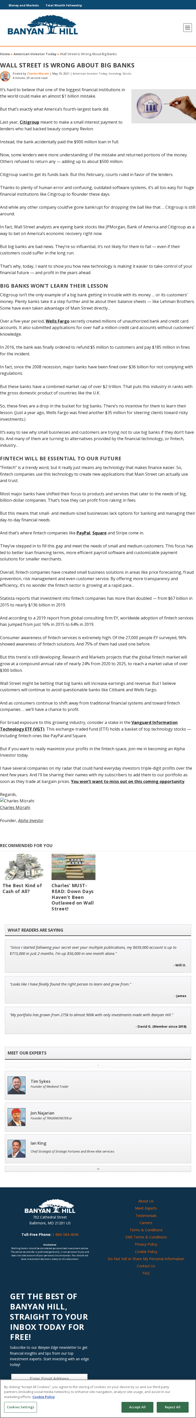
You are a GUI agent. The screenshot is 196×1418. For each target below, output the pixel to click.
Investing (115, 73)
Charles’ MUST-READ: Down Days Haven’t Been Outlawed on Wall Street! (73, 897)
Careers (146, 1222)
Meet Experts (146, 1208)
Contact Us (146, 1265)
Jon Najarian (42, 1113)
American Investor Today (35, 54)
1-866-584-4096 (65, 1234)
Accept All (137, 1407)
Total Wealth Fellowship (63, 5)
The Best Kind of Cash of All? (22, 888)
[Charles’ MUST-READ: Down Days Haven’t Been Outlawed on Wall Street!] (73, 867)
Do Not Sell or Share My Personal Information (146, 1258)
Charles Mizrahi (38, 73)
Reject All (172, 1407)
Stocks (126, 73)
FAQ (146, 1273)
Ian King (38, 1143)
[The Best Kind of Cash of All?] (24, 867)
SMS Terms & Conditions (146, 1237)
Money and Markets (24, 5)
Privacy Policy (146, 1244)
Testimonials (146, 1215)
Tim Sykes (41, 1081)
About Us (146, 1201)
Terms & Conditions (146, 1229)
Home (5, 54)
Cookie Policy (146, 1251)
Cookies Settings (20, 1407)
